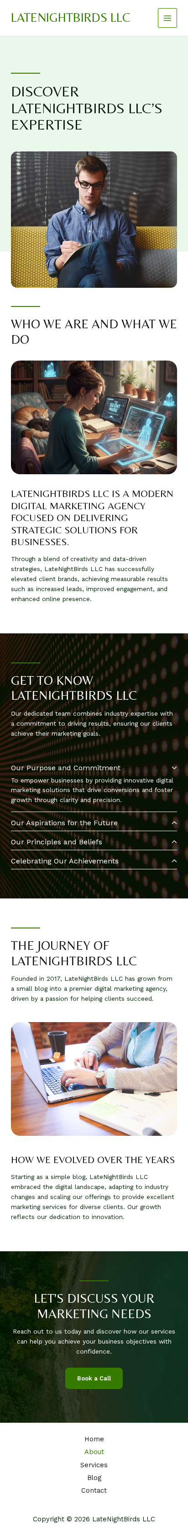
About (94, 1452)
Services (94, 1465)
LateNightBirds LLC (70, 17)
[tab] (94, 785)
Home (94, 1439)
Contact (94, 1490)
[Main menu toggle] (168, 18)
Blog (94, 1478)
